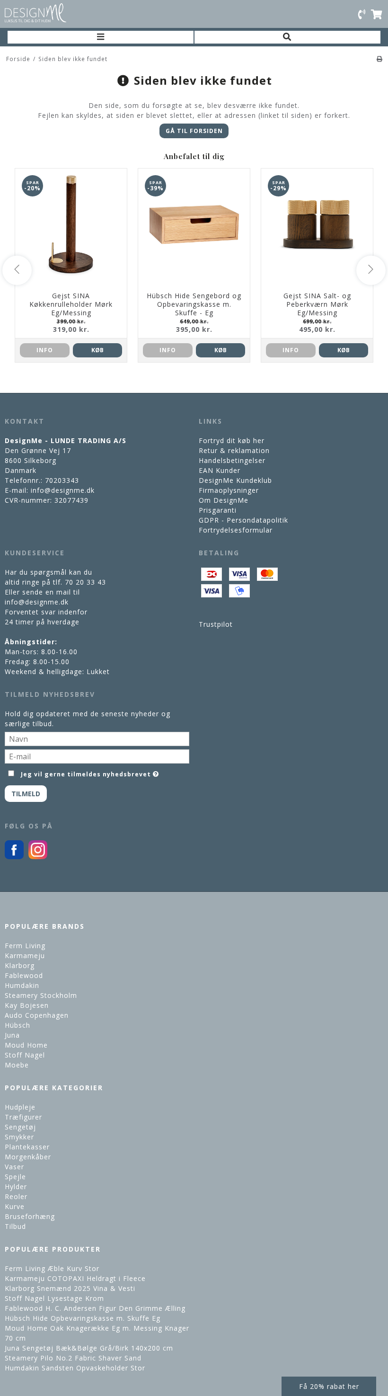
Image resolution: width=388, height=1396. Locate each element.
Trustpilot (216, 624)
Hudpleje (20, 1107)
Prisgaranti (218, 510)
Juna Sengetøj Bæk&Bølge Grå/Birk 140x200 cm (89, 1347)
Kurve (15, 1206)
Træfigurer (23, 1116)
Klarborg (20, 965)
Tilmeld (25, 793)
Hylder (16, 1186)
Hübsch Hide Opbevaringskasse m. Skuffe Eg (82, 1318)
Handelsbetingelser (232, 460)
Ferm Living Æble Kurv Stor (52, 1268)
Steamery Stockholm (41, 995)
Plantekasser (27, 1146)
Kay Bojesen (27, 1005)
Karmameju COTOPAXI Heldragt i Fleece (75, 1278)
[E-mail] (97, 755)
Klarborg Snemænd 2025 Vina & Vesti (70, 1288)
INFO (44, 350)
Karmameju (25, 955)
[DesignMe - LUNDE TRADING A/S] (35, 12)
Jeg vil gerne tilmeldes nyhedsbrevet (86, 772)
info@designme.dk (63, 490)
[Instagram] (37, 856)
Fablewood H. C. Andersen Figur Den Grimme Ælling (95, 1308)
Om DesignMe (223, 500)
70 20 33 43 (85, 582)
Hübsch (17, 1025)
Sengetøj (20, 1126)
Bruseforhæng (30, 1216)
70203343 (62, 480)
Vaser (14, 1166)
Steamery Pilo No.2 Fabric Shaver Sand (73, 1357)
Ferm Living (25, 945)
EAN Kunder (219, 470)
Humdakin (22, 985)
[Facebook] (14, 856)
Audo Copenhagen (37, 1015)
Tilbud (15, 1226)
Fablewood (24, 975)
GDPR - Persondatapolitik (243, 520)
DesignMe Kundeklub (235, 480)
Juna (12, 1035)
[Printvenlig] (379, 58)
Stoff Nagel (25, 1054)
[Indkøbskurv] (377, 14)
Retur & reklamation (234, 450)
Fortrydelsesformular (236, 529)
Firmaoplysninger (229, 490)
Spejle (15, 1176)
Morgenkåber (28, 1156)
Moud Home (26, 1044)
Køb (97, 350)
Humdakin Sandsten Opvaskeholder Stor (75, 1367)
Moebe (17, 1064)
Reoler (16, 1196)
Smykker (19, 1136)
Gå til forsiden (194, 131)
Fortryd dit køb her (232, 440)
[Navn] (97, 738)
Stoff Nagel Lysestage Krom (54, 1298)
